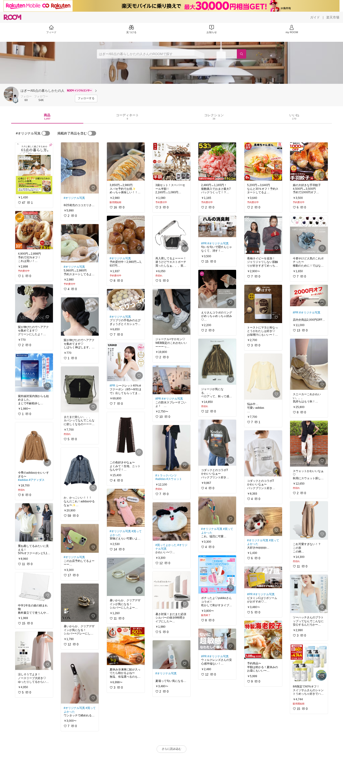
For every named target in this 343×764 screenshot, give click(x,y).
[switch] (46, 133)
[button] (11, 94)
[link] (34, 168)
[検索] (241, 54)
